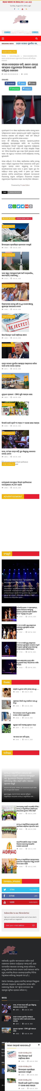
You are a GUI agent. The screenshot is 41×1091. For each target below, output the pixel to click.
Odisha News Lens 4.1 (23, 218)
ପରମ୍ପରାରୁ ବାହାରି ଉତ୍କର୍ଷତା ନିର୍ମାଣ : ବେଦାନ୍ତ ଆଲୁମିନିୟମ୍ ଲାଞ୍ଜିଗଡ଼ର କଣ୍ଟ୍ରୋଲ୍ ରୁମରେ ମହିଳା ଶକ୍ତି (28, 808)
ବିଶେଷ (7, 682)
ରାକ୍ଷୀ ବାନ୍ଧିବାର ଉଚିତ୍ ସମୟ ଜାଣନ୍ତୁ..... (26, 689)
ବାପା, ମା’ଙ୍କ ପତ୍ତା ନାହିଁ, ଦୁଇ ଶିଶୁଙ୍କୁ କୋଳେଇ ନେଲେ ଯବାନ (18, 452)
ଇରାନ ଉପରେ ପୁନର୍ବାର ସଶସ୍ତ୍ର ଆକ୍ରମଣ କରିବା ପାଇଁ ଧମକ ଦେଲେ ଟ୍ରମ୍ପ (19, 364)
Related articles (9, 218)
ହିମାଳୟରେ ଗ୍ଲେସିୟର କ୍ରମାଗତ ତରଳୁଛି (16, 244)
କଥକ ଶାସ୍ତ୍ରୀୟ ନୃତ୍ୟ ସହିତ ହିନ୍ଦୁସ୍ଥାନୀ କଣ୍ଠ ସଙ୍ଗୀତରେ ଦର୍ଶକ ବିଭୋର (27, 662)
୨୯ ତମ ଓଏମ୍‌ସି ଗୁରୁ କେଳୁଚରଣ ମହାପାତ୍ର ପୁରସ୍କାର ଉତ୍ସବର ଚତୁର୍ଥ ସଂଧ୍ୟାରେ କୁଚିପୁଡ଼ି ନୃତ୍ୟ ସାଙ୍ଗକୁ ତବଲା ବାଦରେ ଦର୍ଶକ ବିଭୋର (28, 646)
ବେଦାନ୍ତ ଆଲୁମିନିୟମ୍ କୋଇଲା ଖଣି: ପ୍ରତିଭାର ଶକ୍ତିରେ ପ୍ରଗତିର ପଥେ (27, 825)
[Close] (39, 1045)
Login (29, 6)
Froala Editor (25, 185)
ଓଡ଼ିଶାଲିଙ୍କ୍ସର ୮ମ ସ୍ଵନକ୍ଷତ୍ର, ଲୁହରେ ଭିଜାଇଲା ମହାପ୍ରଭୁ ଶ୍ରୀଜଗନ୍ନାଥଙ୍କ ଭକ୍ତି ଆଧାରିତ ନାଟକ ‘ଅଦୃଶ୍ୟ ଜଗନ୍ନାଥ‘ (27, 610)
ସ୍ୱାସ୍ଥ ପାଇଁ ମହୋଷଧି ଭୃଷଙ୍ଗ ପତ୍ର (24, 725)
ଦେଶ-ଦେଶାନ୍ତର (9, 51)
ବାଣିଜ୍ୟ (7, 752)
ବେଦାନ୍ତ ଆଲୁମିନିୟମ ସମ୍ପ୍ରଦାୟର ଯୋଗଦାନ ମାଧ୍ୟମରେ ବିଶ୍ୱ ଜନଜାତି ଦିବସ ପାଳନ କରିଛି (28, 861)
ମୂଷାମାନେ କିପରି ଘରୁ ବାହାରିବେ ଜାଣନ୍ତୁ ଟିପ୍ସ (25, 702)
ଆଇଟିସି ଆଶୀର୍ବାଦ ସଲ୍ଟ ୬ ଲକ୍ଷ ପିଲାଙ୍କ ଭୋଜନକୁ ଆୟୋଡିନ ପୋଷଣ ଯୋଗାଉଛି (27, 844)
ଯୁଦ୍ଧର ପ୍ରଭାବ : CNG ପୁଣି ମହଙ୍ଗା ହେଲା (17, 394)
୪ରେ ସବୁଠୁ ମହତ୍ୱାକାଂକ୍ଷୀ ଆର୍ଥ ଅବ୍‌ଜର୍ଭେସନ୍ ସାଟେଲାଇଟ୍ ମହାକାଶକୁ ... (17, 274)
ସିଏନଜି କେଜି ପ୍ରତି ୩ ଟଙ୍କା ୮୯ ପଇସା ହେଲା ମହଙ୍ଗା (20, 423)
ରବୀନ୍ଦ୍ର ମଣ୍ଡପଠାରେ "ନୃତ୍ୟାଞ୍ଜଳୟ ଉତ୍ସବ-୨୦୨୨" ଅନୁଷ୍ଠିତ (19, 581)
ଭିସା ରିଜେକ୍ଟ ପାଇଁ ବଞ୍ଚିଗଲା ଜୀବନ (14, 335)
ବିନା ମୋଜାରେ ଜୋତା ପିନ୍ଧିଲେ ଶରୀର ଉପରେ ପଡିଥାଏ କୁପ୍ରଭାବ (24, 714)
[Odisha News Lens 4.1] (10, 950)
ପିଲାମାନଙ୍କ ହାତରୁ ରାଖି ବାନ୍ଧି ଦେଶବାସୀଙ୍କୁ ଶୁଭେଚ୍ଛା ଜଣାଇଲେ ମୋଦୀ (17, 305)
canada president (14, 192)
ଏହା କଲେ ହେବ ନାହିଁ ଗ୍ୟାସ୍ (21, 737)
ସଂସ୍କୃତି (7, 553)
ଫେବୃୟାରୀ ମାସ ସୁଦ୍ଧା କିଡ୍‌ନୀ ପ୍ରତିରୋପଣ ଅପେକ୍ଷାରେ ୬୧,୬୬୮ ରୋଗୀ (17, 483)
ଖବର (4, 997)
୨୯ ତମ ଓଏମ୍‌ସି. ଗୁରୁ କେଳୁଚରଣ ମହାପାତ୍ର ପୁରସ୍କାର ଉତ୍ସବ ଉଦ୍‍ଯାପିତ (26, 627)
